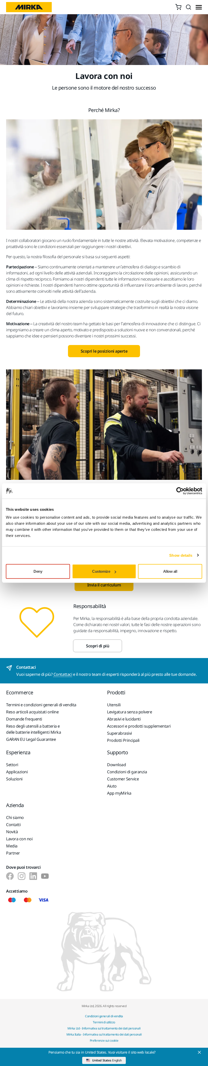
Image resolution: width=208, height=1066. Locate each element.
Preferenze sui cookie (104, 1040)
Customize (101, 571)
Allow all (170, 571)
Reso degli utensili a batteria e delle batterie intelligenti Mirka (33, 729)
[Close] (199, 1052)
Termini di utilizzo (104, 1022)
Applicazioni (17, 772)
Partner (13, 853)
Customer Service (123, 779)
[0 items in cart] (178, 7)
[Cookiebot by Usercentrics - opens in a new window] (180, 491)
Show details (180, 555)
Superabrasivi (119, 733)
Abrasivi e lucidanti (124, 719)
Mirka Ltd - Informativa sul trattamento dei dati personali (103, 1028)
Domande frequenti (24, 719)
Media (12, 846)
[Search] (188, 7)
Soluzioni (14, 779)
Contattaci (63, 674)
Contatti (13, 824)
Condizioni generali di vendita (104, 1016)
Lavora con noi (19, 839)
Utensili (113, 705)
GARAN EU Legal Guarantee (31, 739)
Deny (37, 571)
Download (116, 764)
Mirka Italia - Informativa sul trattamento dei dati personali (104, 1034)
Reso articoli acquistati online (32, 712)
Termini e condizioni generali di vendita (41, 705)
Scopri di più (97, 646)
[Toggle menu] (199, 7)
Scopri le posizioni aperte (104, 351)
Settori (12, 764)
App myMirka (119, 793)
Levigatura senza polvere (129, 712)
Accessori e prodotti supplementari (139, 726)
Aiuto (112, 786)
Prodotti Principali (123, 740)
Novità (12, 831)
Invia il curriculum (104, 585)
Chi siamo (15, 817)
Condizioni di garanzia (127, 772)
